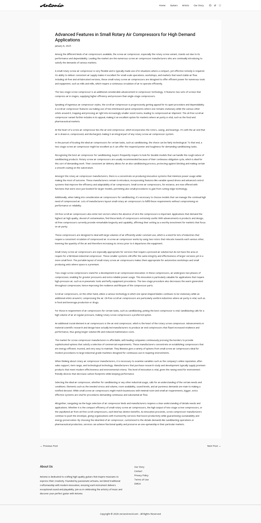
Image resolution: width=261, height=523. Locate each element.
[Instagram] (220, 5)
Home (162, 5)
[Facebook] (210, 5)
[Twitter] (215, 5)
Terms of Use (141, 479)
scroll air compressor (117, 104)
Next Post (214, 445)
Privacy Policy (141, 475)
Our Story (199, 5)
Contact (138, 471)
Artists (185, 5)
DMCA (137, 483)
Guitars (174, 5)
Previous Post (49, 445)
